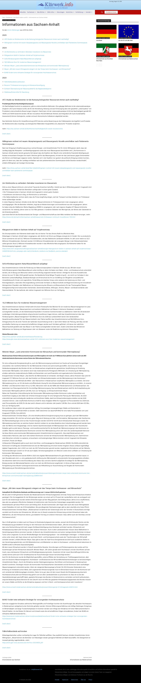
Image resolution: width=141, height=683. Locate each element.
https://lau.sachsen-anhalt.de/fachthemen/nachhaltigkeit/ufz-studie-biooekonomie (35, 129)
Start (3, 17)
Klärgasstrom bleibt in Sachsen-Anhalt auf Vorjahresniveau (24, 55)
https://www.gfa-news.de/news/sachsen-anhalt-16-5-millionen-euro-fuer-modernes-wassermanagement (38, 339)
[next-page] (100, 65)
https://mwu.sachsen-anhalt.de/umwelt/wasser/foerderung (22, 337)
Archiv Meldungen (13, 30)
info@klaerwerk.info (36, 669)
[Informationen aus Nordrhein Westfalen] (106, 50)
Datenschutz (74, 679)
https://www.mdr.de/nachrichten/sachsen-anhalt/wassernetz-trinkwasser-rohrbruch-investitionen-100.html (38, 217)
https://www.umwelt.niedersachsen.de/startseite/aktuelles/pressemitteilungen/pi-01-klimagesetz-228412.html (40, 587)
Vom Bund (99, 40)
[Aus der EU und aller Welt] (128, 32)
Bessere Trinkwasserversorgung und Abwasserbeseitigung (24, 85)
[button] (102, 12)
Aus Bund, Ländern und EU (21, 17)
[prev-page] (97, 65)
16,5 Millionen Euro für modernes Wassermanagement (22, 62)
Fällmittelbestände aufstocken (14, 82)
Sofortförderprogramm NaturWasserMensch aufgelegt (22, 59)
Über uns (83, 679)
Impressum (65, 679)
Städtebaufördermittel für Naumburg (16, 92)
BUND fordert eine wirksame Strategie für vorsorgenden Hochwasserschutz (30, 72)
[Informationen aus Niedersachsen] (128, 50)
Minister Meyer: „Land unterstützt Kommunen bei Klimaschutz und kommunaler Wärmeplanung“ (36, 66)
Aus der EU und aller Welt (125, 40)
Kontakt (57, 679)
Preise (90, 679)
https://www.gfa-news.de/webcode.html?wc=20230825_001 (22, 643)
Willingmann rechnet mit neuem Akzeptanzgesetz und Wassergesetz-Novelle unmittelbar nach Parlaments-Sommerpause (45, 43)
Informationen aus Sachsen (11, 660)
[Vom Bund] (106, 32)
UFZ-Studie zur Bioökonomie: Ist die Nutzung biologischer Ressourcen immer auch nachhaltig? (36, 39)
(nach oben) (6, 134)
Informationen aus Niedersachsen (81, 660)
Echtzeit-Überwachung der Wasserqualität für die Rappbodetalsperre (27, 89)
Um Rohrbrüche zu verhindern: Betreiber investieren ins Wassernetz (27, 52)
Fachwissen (9, 17)
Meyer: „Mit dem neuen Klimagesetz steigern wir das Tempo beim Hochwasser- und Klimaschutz (37, 69)
